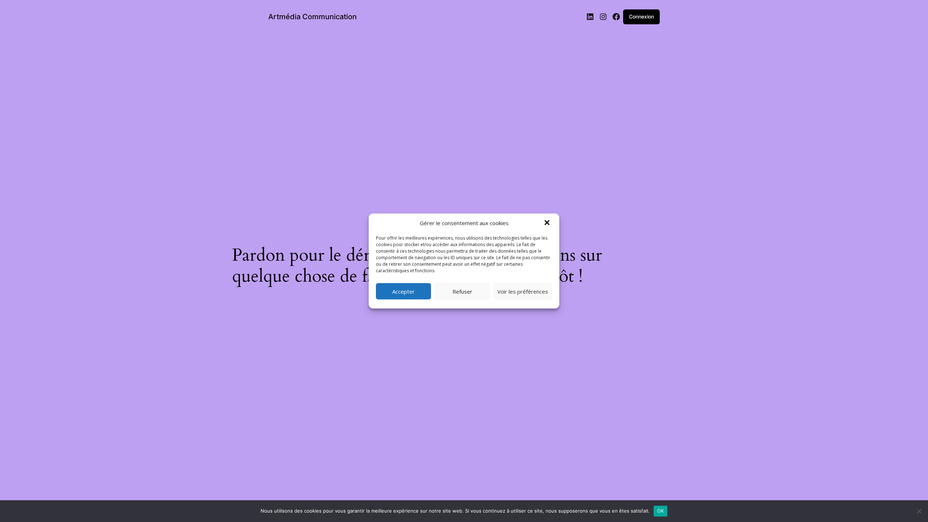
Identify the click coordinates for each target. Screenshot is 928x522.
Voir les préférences (522, 291)
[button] (547, 223)
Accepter (403, 291)
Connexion (641, 16)
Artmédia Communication (312, 16)
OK (660, 511)
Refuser (462, 291)
